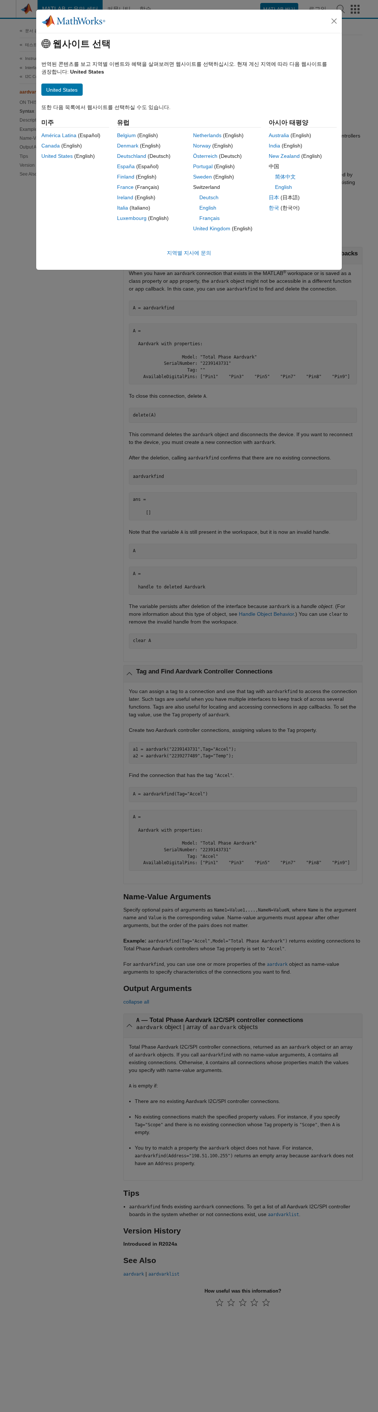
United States (57, 156)
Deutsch (209, 197)
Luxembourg (132, 218)
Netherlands (207, 135)
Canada (50, 146)
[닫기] (334, 21)
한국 (274, 208)
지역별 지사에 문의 (189, 253)
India (274, 146)
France (125, 187)
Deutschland (131, 156)
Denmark (127, 146)
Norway (202, 146)
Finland (125, 177)
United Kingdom (211, 228)
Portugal (203, 166)
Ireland (125, 197)
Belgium (126, 135)
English (207, 208)
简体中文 (285, 177)
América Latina (58, 135)
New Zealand (284, 156)
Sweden (202, 177)
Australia (279, 135)
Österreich (205, 156)
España (126, 166)
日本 (274, 197)
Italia (122, 208)
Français (209, 218)
